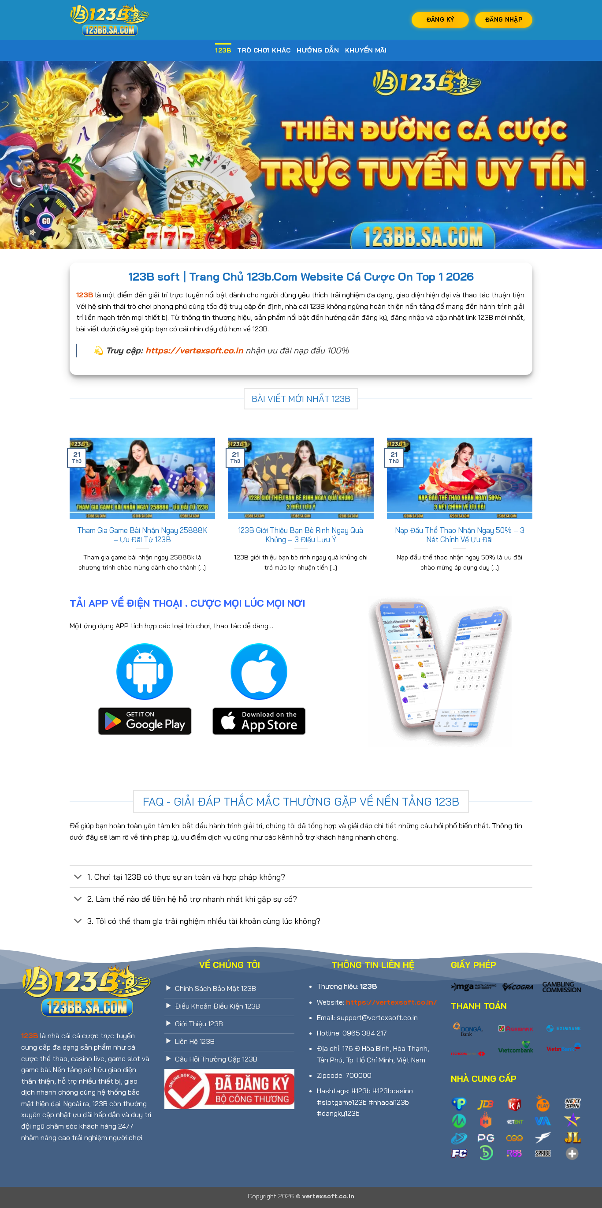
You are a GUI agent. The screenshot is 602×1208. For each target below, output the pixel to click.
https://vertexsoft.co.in (194, 350)
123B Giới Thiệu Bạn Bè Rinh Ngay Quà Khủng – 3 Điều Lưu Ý (300, 534)
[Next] (534, 516)
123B (223, 50)
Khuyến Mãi (366, 50)
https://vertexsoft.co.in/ (391, 1002)
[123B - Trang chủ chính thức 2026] (114, 20)
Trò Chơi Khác (263, 50)
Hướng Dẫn (318, 50)
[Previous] (67, 516)
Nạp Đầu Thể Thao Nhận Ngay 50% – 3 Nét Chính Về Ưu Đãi (459, 534)
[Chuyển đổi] (78, 877)
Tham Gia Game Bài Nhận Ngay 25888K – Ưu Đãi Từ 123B (142, 534)
